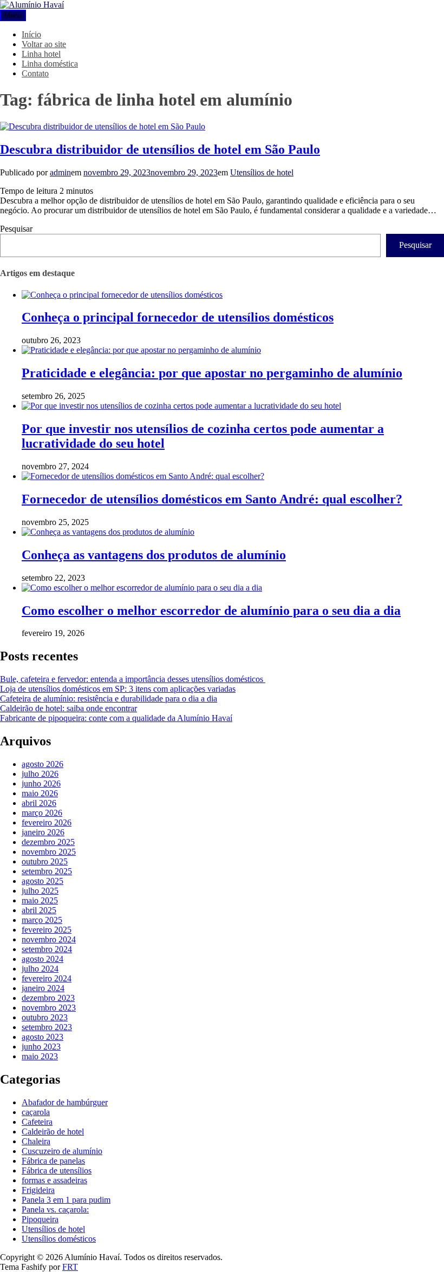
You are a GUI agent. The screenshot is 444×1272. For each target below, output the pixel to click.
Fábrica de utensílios (57, 1170)
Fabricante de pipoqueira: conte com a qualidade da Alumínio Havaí (116, 718)
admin (60, 172)
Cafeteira (37, 1121)
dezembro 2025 (48, 842)
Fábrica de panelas (53, 1160)
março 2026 (42, 812)
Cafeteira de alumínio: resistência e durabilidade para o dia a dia (108, 698)
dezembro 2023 (48, 997)
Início (31, 34)
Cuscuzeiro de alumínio (62, 1151)
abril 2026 (39, 803)
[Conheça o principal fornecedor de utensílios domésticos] (122, 294)
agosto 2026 (42, 764)
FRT (70, 1266)
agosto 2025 (42, 881)
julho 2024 (40, 968)
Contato (35, 73)
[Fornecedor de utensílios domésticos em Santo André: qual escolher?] (143, 476)
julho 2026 (40, 773)
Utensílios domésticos (59, 1238)
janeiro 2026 (43, 832)
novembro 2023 (49, 1007)
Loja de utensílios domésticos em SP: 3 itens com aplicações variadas (118, 688)
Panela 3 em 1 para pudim (66, 1199)
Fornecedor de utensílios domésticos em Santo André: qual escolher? (212, 499)
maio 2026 (40, 793)
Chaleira (36, 1141)
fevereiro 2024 (46, 978)
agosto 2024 (42, 958)
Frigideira (38, 1190)
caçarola (36, 1112)
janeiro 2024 (43, 988)
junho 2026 (41, 783)
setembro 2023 (47, 1027)
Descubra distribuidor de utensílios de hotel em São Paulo (160, 149)
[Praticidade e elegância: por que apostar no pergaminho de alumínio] (141, 350)
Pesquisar (16, 228)
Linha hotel (41, 53)
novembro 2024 (49, 939)
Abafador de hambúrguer (65, 1102)
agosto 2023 (42, 1036)
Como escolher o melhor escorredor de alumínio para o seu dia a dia (211, 611)
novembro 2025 (49, 851)
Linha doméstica (50, 63)
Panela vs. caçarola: (55, 1209)
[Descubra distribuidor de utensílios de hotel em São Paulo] (102, 126)
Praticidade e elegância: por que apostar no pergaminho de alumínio (212, 373)
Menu (13, 15)
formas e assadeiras (54, 1180)
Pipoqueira (40, 1219)
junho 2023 (41, 1046)
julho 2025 (40, 890)
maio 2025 (40, 900)
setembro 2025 (47, 871)
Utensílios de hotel (261, 172)
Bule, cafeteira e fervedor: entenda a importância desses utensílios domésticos (132, 679)
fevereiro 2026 (46, 822)
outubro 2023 (45, 1017)
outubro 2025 (45, 861)
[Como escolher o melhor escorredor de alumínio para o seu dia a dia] (142, 587)
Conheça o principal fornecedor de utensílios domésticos (178, 317)
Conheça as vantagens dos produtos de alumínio (154, 555)
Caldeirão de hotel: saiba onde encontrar (68, 708)
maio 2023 (40, 1056)
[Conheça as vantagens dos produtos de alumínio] (108, 531)
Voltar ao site (44, 44)
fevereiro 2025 (46, 929)
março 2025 (42, 920)
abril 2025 (39, 910)
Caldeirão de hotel (53, 1131)
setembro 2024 (47, 949)
